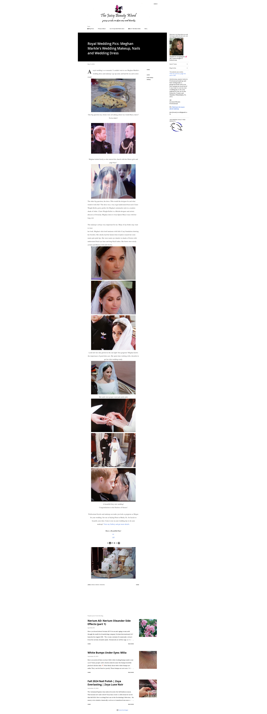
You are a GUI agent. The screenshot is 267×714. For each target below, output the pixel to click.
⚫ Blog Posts (90, 28)
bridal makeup (150, 77)
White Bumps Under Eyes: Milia (107, 652)
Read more (131, 643)
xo (113, 534)
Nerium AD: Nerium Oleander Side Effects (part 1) (109, 622)
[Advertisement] (111, 597)
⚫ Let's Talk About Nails (134, 28)
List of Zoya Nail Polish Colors (117, 28)
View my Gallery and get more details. (117, 524)
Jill (113, 537)
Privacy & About (102, 28)
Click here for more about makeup (177, 108)
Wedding (148, 79)
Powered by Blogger (123, 710)
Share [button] (148, 69)
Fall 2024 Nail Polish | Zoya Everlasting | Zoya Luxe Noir (105, 682)
